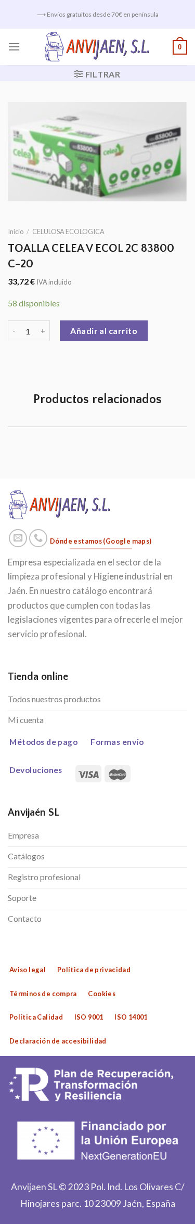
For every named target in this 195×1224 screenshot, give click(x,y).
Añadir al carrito (103, 331)
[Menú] (14, 46)
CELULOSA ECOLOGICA (68, 231)
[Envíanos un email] (18, 538)
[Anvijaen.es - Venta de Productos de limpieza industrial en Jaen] (97, 47)
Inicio (15, 231)
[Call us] (38, 538)
